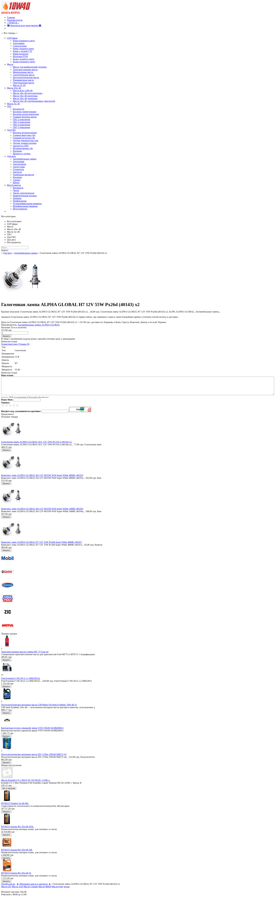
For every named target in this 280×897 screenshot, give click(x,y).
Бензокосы (18, 188)
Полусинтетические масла (26, 77)
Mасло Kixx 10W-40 (23, 90)
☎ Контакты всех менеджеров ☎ (24, 25)
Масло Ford (57, 886)
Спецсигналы (20, 46)
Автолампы (18, 43)
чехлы (66, 886)
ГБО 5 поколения (21, 127)
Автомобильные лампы (24, 159)
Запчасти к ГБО (21, 145)
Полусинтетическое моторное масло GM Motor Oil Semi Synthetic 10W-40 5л (39, 704)
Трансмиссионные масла (25, 69)
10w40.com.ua (8, 884)
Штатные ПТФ (20, 56)
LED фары (12, 38)
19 (2, 675)
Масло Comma (30, 886)
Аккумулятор (19, 164)
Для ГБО (11, 130)
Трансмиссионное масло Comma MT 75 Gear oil (24, 651)
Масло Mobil (44, 886)
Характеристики (9, 344)
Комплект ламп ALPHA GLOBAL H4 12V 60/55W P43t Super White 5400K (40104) (42, 508)
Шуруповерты (20, 209)
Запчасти (17, 172)
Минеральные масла (23, 72)
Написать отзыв (9, 341)
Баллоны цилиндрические (26, 114)
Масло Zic (6, 886)
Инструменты (14, 185)
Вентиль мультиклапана (25, 132)
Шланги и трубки (21, 153)
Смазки (16, 180)
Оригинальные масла (23, 82)
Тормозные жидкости (23, 174)
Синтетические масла (23, 75)
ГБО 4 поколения (21, 124)
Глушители (18, 169)
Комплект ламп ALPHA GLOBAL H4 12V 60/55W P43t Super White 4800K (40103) (42, 475)
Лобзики (17, 198)
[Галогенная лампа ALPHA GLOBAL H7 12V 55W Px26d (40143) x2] (23, 297)
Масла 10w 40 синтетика (25, 96)
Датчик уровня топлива (24, 143)
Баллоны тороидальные (24, 111)
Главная (11, 17)
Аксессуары (19, 167)
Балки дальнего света (23, 59)
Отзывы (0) (23, 344)
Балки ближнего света (24, 61)
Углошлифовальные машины (27, 203)
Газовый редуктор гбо (24, 138)
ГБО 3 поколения (21, 122)
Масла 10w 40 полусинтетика (27, 93)
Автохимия (18, 161)
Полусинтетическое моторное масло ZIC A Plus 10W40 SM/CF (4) (33, 754)
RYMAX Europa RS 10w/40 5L (16, 873)
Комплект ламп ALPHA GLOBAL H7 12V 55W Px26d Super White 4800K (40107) (41, 542)
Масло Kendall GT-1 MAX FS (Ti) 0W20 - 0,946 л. (25, 780)
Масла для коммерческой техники (30, 67)
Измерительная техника (25, 195)
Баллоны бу (18, 109)
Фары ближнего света (24, 40)
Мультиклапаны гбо (23, 148)
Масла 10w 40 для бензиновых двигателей (34, 101)
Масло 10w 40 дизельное (25, 98)
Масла (10, 64)
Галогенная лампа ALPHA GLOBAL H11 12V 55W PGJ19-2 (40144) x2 (36, 442)
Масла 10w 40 (14, 88)
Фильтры (17, 151)
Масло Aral (17, 886)
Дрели (16, 190)
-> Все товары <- (9, 33)
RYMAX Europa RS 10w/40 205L (17, 826)
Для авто (11, 156)
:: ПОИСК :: (13, 22)
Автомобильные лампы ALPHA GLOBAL (39, 325)
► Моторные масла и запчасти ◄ (34, 884)
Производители (15, 20)
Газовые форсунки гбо (24, 135)
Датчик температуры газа (25, 140)
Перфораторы (20, 201)
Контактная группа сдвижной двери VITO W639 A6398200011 (32, 728)
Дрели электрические (23, 193)
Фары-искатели (20, 54)
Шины (16, 182)
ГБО (9, 106)
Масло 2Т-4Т (19, 85)
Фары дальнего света (23, 48)
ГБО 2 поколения (21, 119)
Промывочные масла (23, 80)
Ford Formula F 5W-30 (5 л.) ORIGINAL (20, 678)
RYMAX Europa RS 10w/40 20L (17, 850)
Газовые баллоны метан (25, 117)
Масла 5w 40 (13, 103)
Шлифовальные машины (25, 206)
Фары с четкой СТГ (22, 51)
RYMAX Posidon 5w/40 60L (15, 803)
